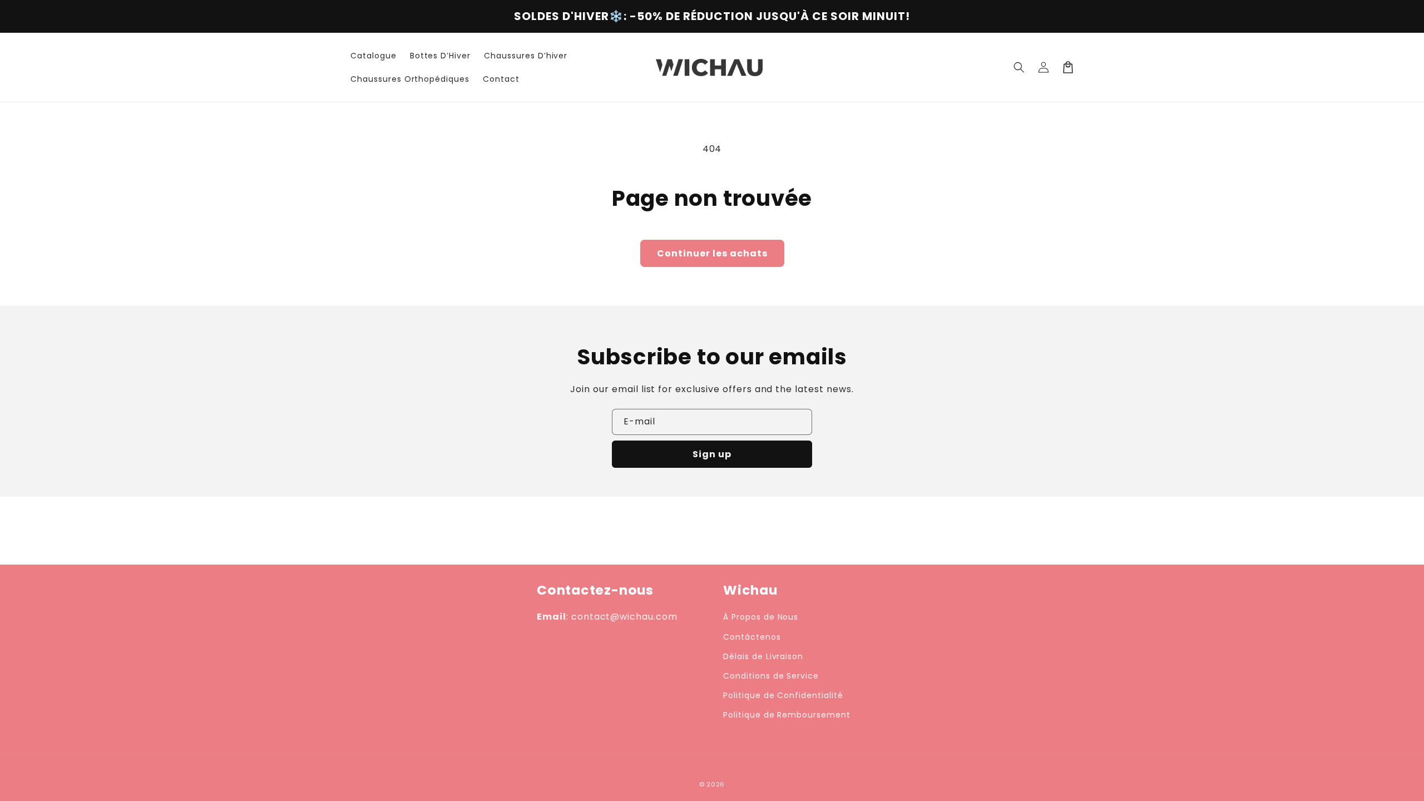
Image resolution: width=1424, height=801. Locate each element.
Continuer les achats (712, 253)
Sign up (712, 454)
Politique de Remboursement (787, 714)
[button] (1019, 67)
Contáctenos (752, 636)
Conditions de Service (771, 675)
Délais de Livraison (763, 656)
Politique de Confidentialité (783, 695)
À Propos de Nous (760, 616)
